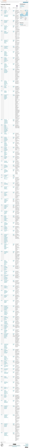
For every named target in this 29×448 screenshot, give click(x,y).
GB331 (1, 381)
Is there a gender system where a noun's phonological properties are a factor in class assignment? (6, 277)
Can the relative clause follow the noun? (6, 366)
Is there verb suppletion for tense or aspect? (6, 162)
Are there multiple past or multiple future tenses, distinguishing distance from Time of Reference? (6, 335)
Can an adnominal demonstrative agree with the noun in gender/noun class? (5, 267)
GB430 (1, 405)
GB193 (1, 280)
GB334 (1, 390)
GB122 (1, 182)
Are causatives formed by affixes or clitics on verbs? (6, 252)
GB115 (1, 169)
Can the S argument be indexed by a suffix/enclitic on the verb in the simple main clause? (6, 139)
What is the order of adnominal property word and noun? (6, 281)
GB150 (1, 230)
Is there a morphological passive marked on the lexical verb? (6, 224)
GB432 (1, 423)
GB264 (1, 305)
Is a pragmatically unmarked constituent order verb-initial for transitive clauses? (6, 200)
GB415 (1, 400)
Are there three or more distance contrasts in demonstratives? (6, 47)
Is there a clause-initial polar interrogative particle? (6, 296)
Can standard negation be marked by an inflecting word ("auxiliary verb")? (6, 322)
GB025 (1, 20)
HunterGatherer (21, 5)
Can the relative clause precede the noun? (6, 369)
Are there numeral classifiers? (5, 87)
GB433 (1, 432)
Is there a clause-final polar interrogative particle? (6, 301)
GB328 (1, 368)
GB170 (1, 260)
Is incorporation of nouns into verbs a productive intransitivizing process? (6, 194)
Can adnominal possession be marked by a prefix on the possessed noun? (6, 416)
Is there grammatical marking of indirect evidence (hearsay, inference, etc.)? (6, 358)
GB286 (1, 316)
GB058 (1, 90)
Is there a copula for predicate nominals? (6, 176)
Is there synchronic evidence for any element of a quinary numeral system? (6, 392)
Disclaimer (27, 444)
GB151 (1, 234)
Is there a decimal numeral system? (6, 388)
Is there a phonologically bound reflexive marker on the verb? (6, 166)
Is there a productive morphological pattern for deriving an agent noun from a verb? (6, 59)
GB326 (1, 360)
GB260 (1, 290)
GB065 (1, 119)
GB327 (1, 365)
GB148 (1, 226)
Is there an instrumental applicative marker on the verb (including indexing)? (5, 149)
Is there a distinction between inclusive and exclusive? (6, 32)
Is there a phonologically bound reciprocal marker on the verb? (6, 171)
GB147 (1, 222)
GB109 (1, 156)
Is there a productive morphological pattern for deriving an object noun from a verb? (6, 65)
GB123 (1, 186)
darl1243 (27, 2)
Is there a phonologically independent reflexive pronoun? (5, 331)
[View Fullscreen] (20, 13)
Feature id (2, 7)
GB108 (1, 151)
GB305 (1, 329)
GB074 (1, 133)
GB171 (1, 265)
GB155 (1, 251)
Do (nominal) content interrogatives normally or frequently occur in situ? (6, 362)
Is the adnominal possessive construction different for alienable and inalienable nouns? (6, 96)
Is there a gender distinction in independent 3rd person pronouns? (6, 41)
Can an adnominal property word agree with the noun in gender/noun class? (5, 262)
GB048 (1, 57)
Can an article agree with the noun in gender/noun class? (5, 272)
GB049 (1, 63)
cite (20, 7)
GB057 (1, 86)
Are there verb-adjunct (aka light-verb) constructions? (6, 187)
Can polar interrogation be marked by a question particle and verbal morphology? (6, 313)
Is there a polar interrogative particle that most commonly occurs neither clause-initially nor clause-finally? (6, 307)
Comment (16, 7)
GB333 (1, 387)
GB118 (1, 177)
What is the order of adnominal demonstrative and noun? (6, 21)
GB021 (1, 10)
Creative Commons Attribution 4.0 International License (16, 446)
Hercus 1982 (13, 10)
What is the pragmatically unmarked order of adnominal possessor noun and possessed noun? (6, 121)
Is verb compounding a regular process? (6, 183)
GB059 (1, 94)
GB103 (1, 142)
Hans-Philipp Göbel (22, 6)
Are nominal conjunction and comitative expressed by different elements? (6, 27)
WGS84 (21, 18)
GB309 (1, 333)
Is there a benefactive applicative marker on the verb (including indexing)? (5, 144)
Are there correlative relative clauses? (6, 377)
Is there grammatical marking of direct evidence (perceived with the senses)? (6, 351)
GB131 (1, 198)
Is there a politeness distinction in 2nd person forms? (6, 401)
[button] (20, 10)
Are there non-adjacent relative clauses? (6, 382)
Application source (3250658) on (26, 446)
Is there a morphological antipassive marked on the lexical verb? (5, 228)
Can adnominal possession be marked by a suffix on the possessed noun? (6, 434)
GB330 (1, 376)
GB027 (1, 25)
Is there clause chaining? (5, 230)
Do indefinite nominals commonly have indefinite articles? (6, 12)
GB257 (1, 285)
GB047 (1, 51)
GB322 (1, 349)
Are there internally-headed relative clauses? (6, 372)
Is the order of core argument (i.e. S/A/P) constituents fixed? (5, 212)
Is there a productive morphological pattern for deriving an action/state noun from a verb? (6, 53)
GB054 (1, 80)
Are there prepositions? (5, 133)
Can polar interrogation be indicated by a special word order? (6, 292)
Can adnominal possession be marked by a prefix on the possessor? (6, 407)
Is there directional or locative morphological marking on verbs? (5, 153)
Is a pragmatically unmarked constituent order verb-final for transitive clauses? (6, 207)
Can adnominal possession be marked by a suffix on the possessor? (6, 425)
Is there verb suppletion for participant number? (5, 157)
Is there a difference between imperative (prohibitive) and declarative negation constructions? (6, 218)
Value (9, 7)
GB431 (1, 414)
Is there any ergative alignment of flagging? (5, 396)
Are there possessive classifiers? (5, 91)
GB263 (1, 300)
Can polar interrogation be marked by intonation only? (6, 286)
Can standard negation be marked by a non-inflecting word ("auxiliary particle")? (6, 327)
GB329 (1, 371)
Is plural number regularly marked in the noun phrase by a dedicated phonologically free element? (6, 346)
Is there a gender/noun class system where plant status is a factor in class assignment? (6, 83)
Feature (5, 7)
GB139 (1, 215)
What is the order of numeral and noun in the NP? (6, 16)
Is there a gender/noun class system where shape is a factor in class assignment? (6, 71)
